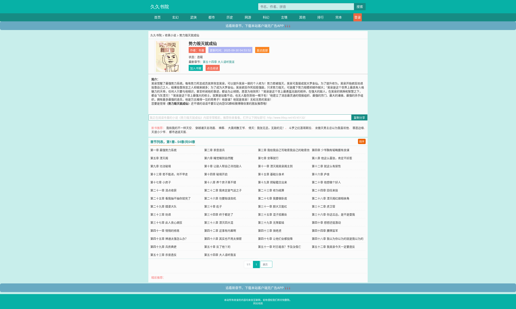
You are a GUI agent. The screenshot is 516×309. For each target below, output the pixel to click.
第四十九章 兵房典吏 (163, 247)
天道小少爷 (158, 132)
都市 (211, 17)
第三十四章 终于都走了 (218, 214)
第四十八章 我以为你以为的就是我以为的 (337, 238)
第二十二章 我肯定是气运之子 (223, 190)
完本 (338, 17)
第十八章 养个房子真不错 (220, 182)
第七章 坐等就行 (268, 158)
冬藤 (201, 50)
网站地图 (258, 303)
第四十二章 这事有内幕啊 (220, 230)
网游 (248, 17)
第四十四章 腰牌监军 (325, 230)
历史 (230, 17)
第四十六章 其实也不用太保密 (223, 238)
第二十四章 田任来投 (325, 190)
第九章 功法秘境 (160, 166)
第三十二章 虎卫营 (323, 206)
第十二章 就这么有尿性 (326, 166)
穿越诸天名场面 (205, 128)
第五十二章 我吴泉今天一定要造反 (333, 247)
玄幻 (175, 17)
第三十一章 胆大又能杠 (272, 206)
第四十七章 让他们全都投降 (275, 238)
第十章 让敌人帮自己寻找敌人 (223, 166)
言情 (284, 17)
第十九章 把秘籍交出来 (272, 182)
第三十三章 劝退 (160, 214)
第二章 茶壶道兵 (214, 150)
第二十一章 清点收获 (163, 190)
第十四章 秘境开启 (216, 174)
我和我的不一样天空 (179, 128)
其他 (302, 17)
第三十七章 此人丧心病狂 (166, 222)
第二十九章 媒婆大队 (163, 206)
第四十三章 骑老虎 (269, 230)
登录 (357, 17)
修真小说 (170, 35)
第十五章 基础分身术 (271, 174)
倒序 (361, 141)
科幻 (266, 17)
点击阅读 (212, 68)
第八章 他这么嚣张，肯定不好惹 (332, 158)
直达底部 (262, 50)
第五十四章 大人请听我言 (219, 62)
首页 (157, 17)
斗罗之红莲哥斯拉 (300, 128)
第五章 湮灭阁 (159, 158)
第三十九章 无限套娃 (271, 222)
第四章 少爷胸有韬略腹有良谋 (330, 150)
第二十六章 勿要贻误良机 (220, 198)
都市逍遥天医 (177, 132)
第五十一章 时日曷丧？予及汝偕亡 (279, 247)
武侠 (193, 17)
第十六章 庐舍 (321, 174)
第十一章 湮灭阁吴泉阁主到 (275, 166)
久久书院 (159, 6)
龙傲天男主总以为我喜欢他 (332, 128)
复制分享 (359, 117)
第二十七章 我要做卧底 (272, 198)
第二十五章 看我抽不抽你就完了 (170, 198)
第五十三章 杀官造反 (163, 255)
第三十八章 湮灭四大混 (218, 222)
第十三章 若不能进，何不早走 (169, 174)
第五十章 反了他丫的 (217, 247)
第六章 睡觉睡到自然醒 (218, 158)
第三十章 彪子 (213, 206)
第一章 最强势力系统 (163, 150)
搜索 (360, 6)
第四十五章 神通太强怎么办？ (169, 238)
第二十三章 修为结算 (271, 190)
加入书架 (195, 68)
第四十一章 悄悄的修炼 (164, 230)
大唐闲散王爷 (236, 128)
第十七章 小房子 (160, 182)
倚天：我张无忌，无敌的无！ (267, 128)
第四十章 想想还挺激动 (326, 222)
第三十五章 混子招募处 (272, 214)
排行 (320, 17)
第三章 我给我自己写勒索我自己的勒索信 (284, 150)
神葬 (221, 128)
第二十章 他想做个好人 (326, 182)
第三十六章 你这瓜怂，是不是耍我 (333, 214)
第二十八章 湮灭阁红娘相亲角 (330, 198)
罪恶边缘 (358, 128)
